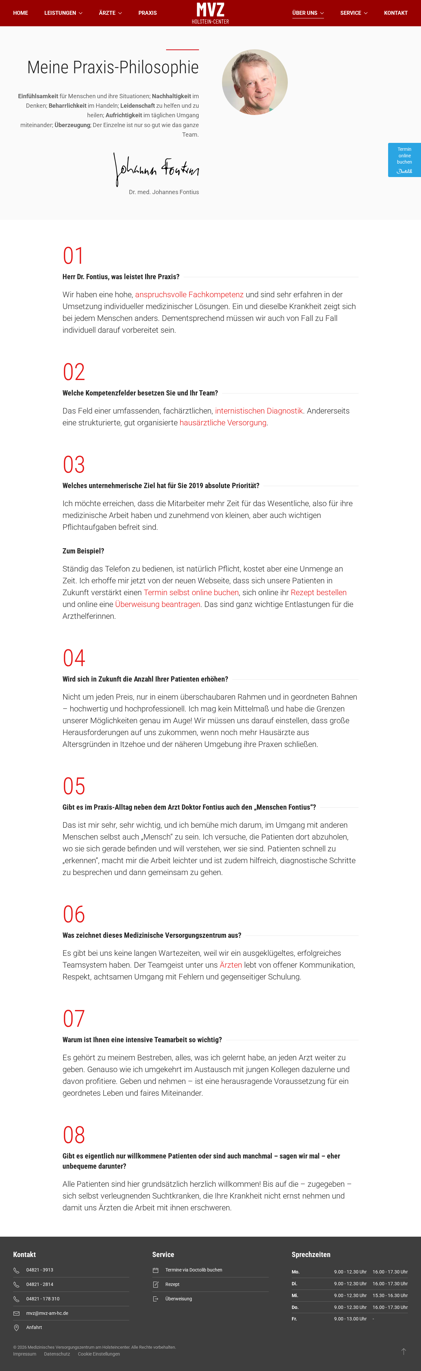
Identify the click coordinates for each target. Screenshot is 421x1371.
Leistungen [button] (60, 13)
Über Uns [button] (304, 13)
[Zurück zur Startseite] (210, 13)
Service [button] (350, 13)
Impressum (24, 1354)
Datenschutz (57, 1354)
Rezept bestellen (319, 592)
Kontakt (396, 13)
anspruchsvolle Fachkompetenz (189, 294)
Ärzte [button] (107, 13)
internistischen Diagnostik (259, 411)
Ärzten (231, 965)
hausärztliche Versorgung (223, 422)
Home (20, 13)
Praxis (147, 13)
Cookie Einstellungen (99, 1354)
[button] (404, 1351)
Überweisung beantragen (157, 604)
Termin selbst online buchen (191, 592)
